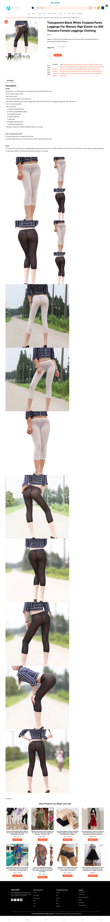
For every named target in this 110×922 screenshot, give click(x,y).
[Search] (90, 7)
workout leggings (96, 73)
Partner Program (82, 905)
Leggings (23, 17)
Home (6, 17)
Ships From (50, 47)
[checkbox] (106, 5)
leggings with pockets (84, 71)
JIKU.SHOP (55, 3)
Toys (44, 13)
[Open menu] (102, 8)
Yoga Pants (63, 75)
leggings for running (93, 69)
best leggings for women (81, 64)
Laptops (58, 898)
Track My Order (82, 891)
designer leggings (94, 66)
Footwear (49, 13)
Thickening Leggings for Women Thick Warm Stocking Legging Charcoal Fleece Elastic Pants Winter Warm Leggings (68, 833)
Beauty (55, 13)
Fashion (34, 13)
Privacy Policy (82, 894)
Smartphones (36, 898)
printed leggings (64, 73)
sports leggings (85, 73)
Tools (69, 13)
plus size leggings (96, 71)
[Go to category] (33, 8)
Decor (60, 13)
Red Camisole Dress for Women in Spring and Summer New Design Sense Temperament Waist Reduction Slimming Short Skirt (93, 833)
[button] (36, 23)
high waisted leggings (80, 69)
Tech (29, 13)
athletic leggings (68, 64)
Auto (73, 13)
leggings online (64, 71)
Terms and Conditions (84, 897)
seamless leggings (75, 73)
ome (35, 892)
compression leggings (72, 66)
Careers (80, 900)
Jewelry (39, 13)
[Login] (94, 7)
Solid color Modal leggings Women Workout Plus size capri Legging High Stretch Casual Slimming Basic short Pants (17, 833)
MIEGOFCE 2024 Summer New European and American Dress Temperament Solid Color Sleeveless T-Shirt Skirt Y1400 (42, 833)
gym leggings (69, 69)
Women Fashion (17, 17)
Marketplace (81, 902)
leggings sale (73, 71)
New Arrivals (79, 13)
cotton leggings (83, 66)
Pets (65, 13)
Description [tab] (10, 80)
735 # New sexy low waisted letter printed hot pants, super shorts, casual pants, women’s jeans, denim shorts (67, 869)
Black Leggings (93, 64)
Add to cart (57, 55)
